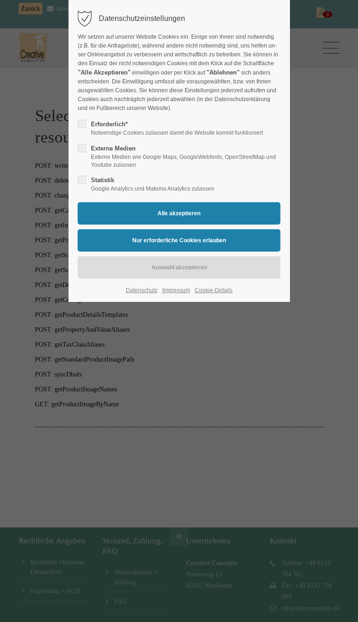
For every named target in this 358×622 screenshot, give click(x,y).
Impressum (176, 290)
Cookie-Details (214, 290)
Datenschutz (142, 290)
